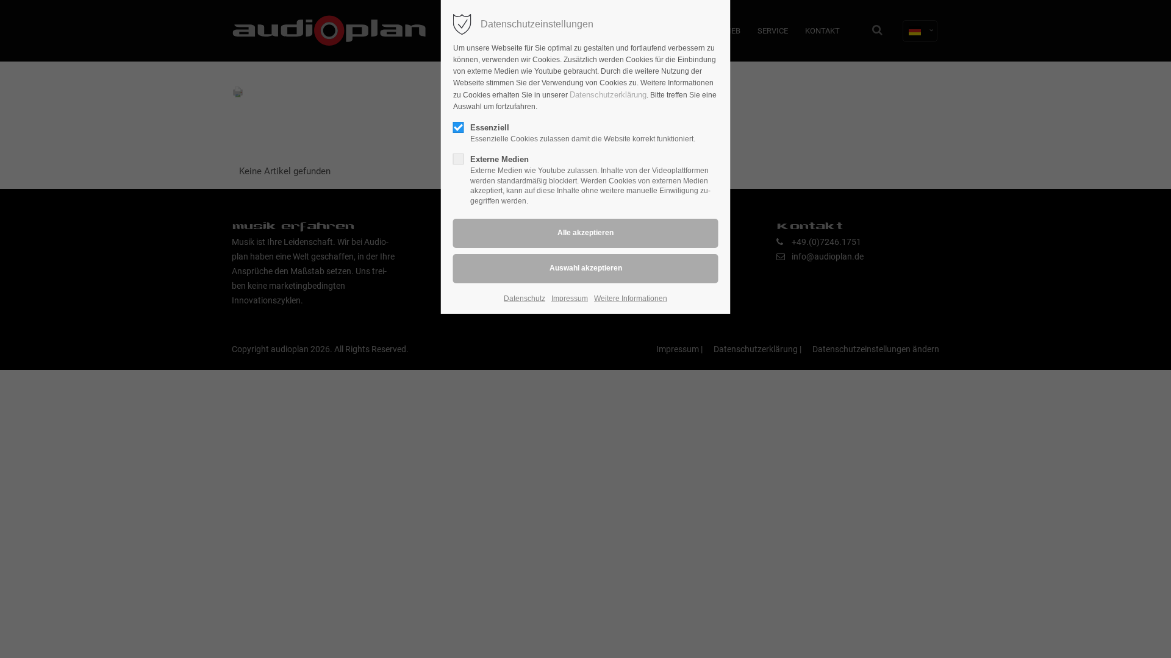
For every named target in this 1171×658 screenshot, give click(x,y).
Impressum (569, 298)
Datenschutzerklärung (608, 94)
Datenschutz (524, 298)
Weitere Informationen (630, 298)
